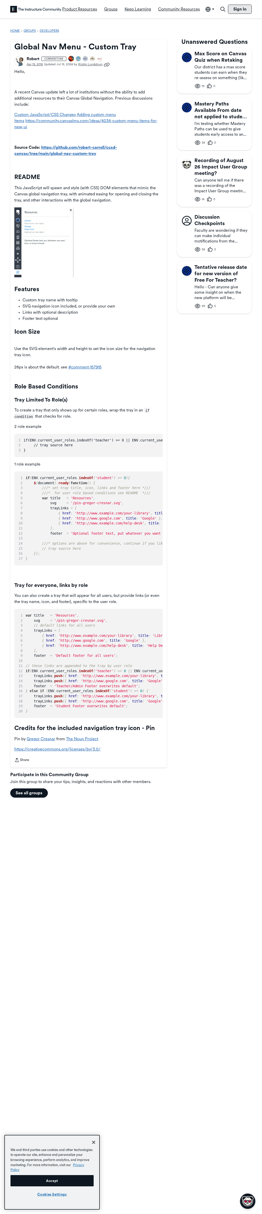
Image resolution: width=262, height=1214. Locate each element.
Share (21, 760)
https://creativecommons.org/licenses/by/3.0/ (57, 749)
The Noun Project (82, 738)
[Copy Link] (107, 64)
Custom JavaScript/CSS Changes (45, 114)
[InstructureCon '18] (93, 59)
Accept (52, 1181)
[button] (19, 61)
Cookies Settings (52, 1194)
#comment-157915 (85, 367)
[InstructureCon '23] (78, 59)
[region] (52, 1172)
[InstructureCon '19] (85, 59)
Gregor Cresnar (41, 738)
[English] (35, 9)
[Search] (222, 9)
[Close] (93, 1142)
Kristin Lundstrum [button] (90, 64)
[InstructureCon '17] (99, 59)
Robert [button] (33, 58)
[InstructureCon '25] (71, 59)
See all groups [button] (29, 792)
